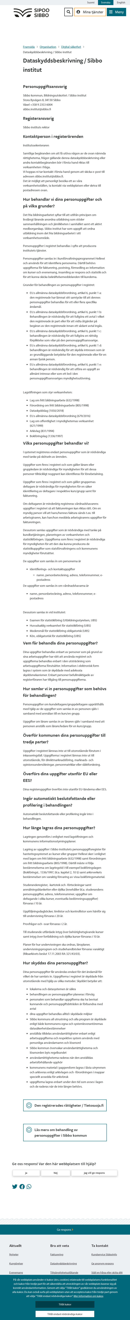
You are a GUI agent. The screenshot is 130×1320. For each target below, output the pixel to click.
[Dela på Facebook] (22, 1187)
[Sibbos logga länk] (31, 16)
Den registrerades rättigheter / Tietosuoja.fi (69, 1105)
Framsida (29, 47)
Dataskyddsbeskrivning (63, 1263)
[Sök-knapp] (68, 12)
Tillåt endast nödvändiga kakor (64, 1314)
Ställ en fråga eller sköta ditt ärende (107, 1274)
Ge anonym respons (102, 1263)
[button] (26, 1173)
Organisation (48, 47)
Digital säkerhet (71, 47)
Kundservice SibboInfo (104, 1254)
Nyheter (13, 1254)
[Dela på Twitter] (14, 1187)
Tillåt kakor (65, 1304)
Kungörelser (16, 1263)
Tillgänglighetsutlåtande (64, 1272)
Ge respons (64, 1230)
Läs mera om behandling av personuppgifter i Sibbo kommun (61, 1132)
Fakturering (56, 1254)
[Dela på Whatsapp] (29, 1187)
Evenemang (16, 1272)
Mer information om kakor (88, 1296)
